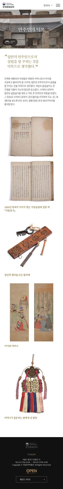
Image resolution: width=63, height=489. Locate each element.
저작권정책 (32, 454)
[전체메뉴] (58, 5)
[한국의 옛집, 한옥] (10, 42)
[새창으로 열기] (31, 471)
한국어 (47, 5)
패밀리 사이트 (25, 479)
